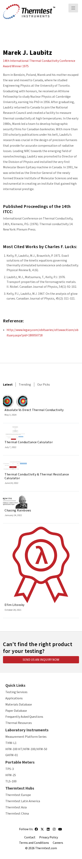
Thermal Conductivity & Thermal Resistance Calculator (37, 476)
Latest (8, 384)
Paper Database (16, 711)
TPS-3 (9, 769)
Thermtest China (17, 813)
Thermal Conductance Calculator (29, 442)
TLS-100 (11, 781)
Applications (14, 698)
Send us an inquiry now (41, 660)
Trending (25, 384)
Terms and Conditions (34, 843)
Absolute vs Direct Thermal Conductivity (34, 410)
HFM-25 (10, 775)
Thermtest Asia (16, 807)
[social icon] (36, 831)
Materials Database (18, 704)
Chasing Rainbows (18, 510)
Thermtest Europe (18, 795)
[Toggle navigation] (73, 8)
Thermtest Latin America (22, 801)
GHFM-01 (11, 755)
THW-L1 (11, 743)
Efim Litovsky (14, 605)
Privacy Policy (48, 837)
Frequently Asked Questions (24, 717)
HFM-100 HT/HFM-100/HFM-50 (26, 749)
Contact (29, 837)
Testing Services (16, 692)
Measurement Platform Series (26, 737)
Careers (58, 843)
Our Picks (43, 384)
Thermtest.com (46, 848)
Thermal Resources (18, 723)
